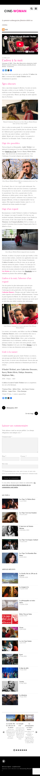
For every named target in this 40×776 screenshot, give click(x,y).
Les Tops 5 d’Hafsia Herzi (27, 499)
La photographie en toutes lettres (27, 601)
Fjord (21, 655)
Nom (4, 456)
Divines (29, 345)
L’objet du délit (23, 668)
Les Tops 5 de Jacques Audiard (28, 540)
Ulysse (21, 628)
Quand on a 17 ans (10, 151)
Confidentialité (16, 766)
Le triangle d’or (24, 587)
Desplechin (28, 271)
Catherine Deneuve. (12, 65)
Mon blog (19, 63)
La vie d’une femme (25, 641)
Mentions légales (6, 766)
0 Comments (10, 66)
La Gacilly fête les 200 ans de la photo (28, 574)
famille (29, 65)
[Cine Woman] (15, 14)
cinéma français (22, 65)
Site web (5, 464)
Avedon (21, 682)
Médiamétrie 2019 (10, 408)
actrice (24, 63)
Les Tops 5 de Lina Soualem (28, 513)
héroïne (4, 66)
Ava (25, 273)
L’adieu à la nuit (12, 60)
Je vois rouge (31, 413)
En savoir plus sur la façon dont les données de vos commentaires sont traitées (19, 485)
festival (34, 65)
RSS (6, 30)
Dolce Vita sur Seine (25, 614)
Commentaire (7, 437)
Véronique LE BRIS (7, 63)
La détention (23, 695)
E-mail (23, 456)
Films (14, 63)
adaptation (29, 63)
